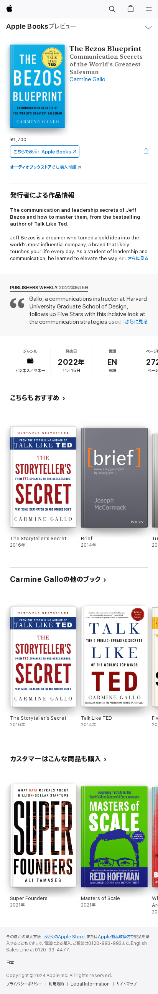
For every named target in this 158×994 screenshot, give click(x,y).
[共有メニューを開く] (145, 151)
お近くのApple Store (64, 937)
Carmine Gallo (87, 79)
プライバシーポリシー (24, 984)
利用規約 (56, 984)
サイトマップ (126, 984)
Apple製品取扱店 (114, 937)
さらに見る (138, 258)
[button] (112, 9)
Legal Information (90, 984)
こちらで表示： (42, 152)
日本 (10, 962)
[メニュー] (149, 9)
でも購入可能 (43, 167)
